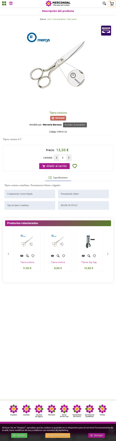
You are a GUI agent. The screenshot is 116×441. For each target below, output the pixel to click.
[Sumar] (68, 158)
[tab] (58, 177)
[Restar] (56, 158)
